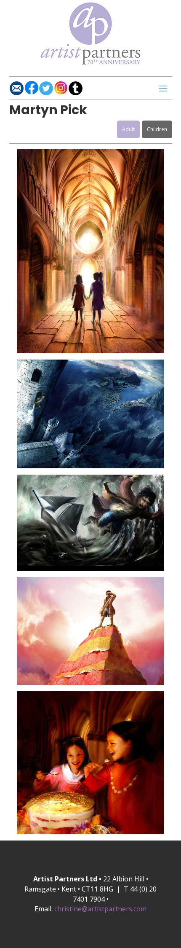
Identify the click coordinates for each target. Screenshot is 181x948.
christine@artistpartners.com (100, 908)
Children (157, 129)
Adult (128, 129)
